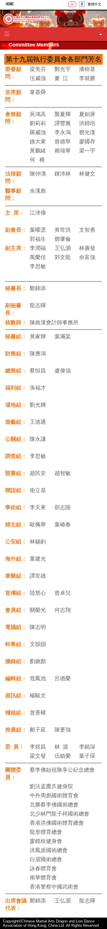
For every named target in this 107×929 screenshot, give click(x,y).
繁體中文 (94, 4)
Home (10, 4)
